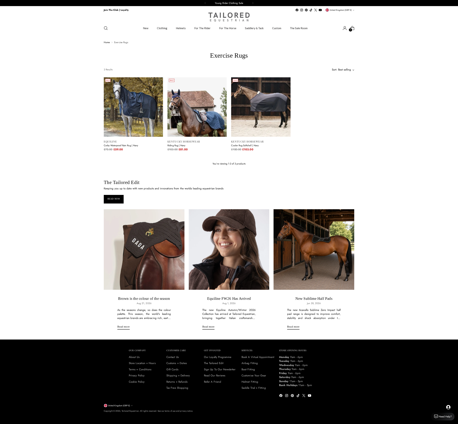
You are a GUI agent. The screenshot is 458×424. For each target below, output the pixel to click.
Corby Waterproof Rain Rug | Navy (121, 145)
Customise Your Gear (254, 375)
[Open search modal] (105, 28)
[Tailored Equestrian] (229, 17)
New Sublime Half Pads (313, 298)
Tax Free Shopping (177, 388)
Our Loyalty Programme (218, 357)
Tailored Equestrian (130, 411)
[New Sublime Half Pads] (314, 249)
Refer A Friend (212, 382)
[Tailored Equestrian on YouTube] (320, 10)
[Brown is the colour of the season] (144, 249)
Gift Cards (172, 369)
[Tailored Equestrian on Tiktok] (311, 10)
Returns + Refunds (176, 382)
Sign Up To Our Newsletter (219, 369)
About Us (134, 357)
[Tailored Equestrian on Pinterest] (306, 10)
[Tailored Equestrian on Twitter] (315, 10)
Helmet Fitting (250, 382)
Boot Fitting (248, 369)
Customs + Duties (176, 363)
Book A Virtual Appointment (258, 357)
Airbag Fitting (250, 363)
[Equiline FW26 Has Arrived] (229, 249)
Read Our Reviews (214, 375)
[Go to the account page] (344, 28)
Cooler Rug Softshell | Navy (245, 145)
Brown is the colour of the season (144, 298)
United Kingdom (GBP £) (341, 10)
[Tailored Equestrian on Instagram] (301, 10)
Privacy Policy (137, 375)
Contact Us (172, 357)
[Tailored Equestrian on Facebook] (297, 10)
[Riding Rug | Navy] (197, 107)
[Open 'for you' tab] (448, 407)
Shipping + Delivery (178, 375)
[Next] (253, 3)
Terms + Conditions (140, 369)
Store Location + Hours (142, 363)
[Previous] (205, 3)
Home (107, 42)
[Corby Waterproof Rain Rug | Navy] (133, 107)
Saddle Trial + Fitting (254, 388)
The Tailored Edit (213, 363)
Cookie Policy (137, 382)
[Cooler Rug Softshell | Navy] (260, 107)
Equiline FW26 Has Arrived (229, 298)
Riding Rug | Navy (176, 145)
